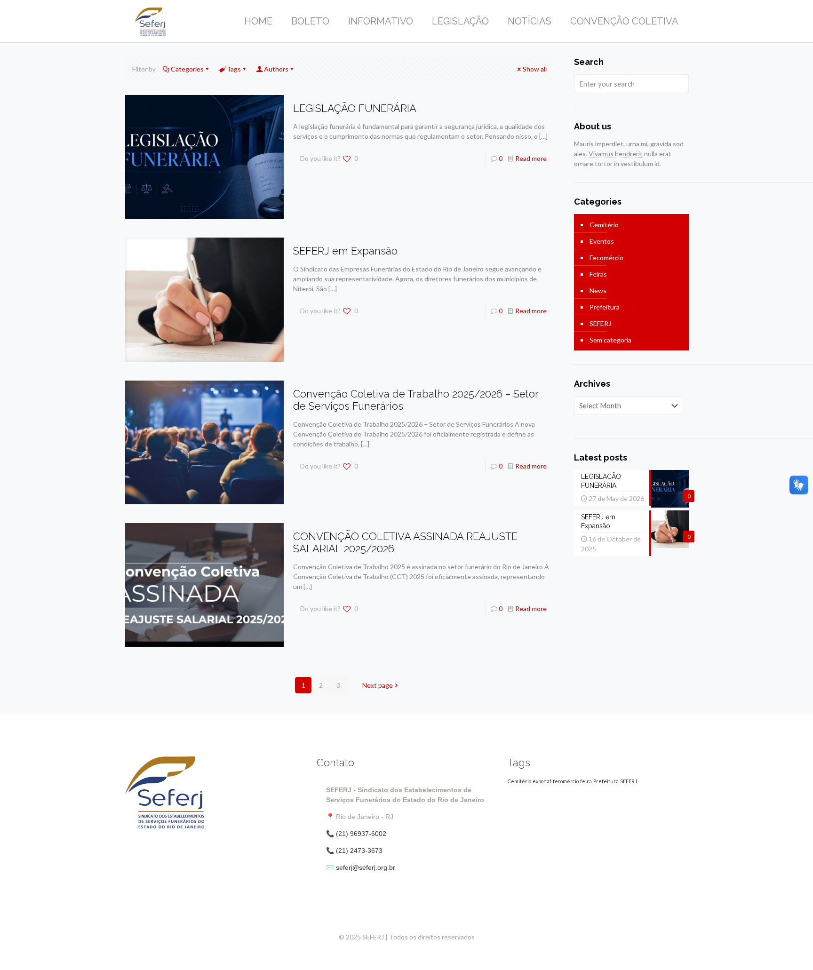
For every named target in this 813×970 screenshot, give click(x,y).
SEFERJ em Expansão (345, 251)
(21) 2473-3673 (359, 850)
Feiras (598, 274)
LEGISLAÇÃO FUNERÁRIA (354, 108)
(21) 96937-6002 (361, 833)
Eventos (602, 241)
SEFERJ (600, 323)
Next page (377, 685)
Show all (535, 69)
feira (586, 781)
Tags (234, 69)
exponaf (542, 781)
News (598, 290)
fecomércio (566, 781)
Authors (276, 69)
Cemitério (604, 225)
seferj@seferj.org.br (365, 867)
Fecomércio (606, 258)
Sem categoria (610, 340)
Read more (531, 158)
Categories (187, 69)
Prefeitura (605, 307)
